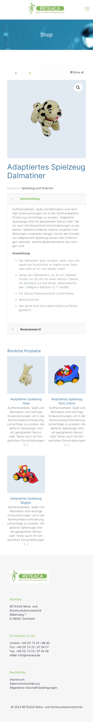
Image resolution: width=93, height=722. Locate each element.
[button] (78, 87)
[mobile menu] (87, 8)
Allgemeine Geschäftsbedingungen (33, 687)
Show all (78, 72)
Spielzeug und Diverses (37, 188)
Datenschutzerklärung (25, 683)
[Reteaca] (46, 8)
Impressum (17, 679)
